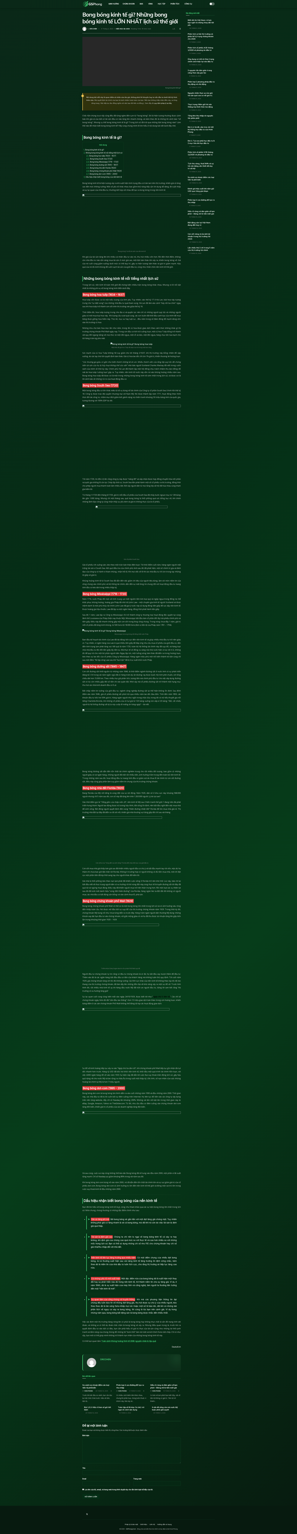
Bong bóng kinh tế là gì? (94, 150)
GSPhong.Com (131, 1529)
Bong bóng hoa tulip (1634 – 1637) (101, 156)
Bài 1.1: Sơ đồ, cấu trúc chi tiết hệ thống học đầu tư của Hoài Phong (201, 129)
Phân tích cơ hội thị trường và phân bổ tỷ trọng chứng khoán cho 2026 (200, 36)
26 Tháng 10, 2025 (101, 1391)
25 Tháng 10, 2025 (91, 1413)
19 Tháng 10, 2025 (169, 1391)
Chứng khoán (129, 4)
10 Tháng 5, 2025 (125, 1413)
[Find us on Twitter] (87, 1514)
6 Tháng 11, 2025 (135, 1391)
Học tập (161, 4)
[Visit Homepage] (92, 3)
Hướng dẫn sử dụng (164, 1524)
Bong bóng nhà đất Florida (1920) (101, 168)
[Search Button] (205, 4)
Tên (84, 1468)
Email (85, 1479)
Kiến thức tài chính (123, 29)
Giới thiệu (143, 1524)
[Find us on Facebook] (83, 1514)
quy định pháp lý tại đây (163, 103)
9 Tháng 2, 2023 (107, 29)
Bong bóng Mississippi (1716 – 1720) (102, 162)
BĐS (141, 4)
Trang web (137, 1479)
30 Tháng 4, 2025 (159, 1413)
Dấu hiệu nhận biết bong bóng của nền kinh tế (103, 177)
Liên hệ (152, 1524)
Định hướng (114, 4)
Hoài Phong (88, 1391)
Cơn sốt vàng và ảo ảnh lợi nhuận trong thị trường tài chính (199, 236)
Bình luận (86, 1435)
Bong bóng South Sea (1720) (99, 159)
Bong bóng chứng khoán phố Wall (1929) (104, 171)
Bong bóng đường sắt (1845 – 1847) (102, 165)
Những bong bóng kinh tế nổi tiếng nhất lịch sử (103, 153)
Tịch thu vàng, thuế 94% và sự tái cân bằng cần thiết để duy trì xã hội (201, 166)
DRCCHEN (93, 29)
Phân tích (175, 4)
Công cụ (188, 4)
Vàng (150, 4)
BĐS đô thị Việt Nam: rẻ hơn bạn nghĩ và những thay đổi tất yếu (201, 22)
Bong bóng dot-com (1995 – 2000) (101, 174)
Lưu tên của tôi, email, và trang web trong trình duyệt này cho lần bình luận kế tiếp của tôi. (119, 1490)
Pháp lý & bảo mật (131, 1524)
